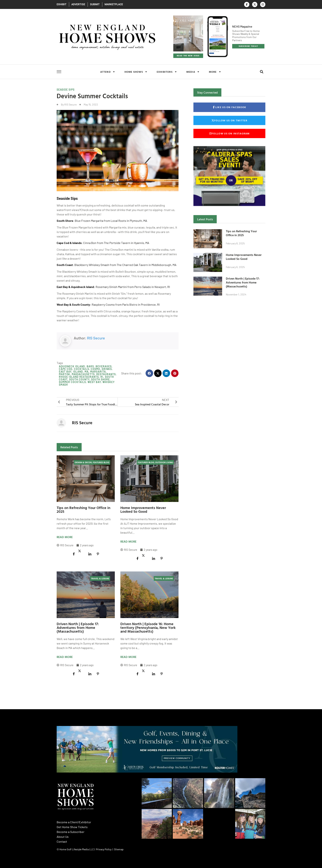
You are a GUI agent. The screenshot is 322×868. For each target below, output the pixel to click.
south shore (100, 379)
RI (101, 376)
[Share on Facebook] (74, 554)
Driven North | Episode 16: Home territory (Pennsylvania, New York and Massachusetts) (148, 627)
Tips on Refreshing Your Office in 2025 (83, 509)
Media (190, 72)
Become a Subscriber (70, 832)
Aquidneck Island (72, 366)
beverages (104, 366)
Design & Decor (83, 462)
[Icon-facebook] (246, 4)
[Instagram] (262, 4)
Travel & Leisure (100, 578)
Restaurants (106, 374)
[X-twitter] (254, 4)
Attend (105, 72)
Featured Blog (101, 462)
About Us (63, 836)
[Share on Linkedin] (90, 554)
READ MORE (65, 537)
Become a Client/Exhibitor (74, 822)
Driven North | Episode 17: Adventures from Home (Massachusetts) (78, 627)
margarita (98, 371)
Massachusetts (83, 374)
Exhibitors (165, 72)
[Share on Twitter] (82, 551)
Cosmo (95, 369)
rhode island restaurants (79, 376)
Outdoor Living (164, 462)
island (78, 371)
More (213, 72)
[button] (261, 72)
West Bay (94, 382)
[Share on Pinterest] (98, 554)
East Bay (65, 371)
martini (64, 374)
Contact (62, 841)
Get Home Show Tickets (72, 827)
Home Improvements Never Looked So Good (143, 509)
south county (79, 379)
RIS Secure (96, 338)
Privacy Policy (103, 849)
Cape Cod (65, 369)
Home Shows (133, 72)
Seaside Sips (66, 89)
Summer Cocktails (72, 382)
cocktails (81, 369)
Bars (90, 366)
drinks (107, 369)
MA (87, 371)
